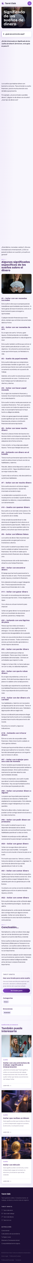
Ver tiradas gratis (16, 990)
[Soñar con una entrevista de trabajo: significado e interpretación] (16, 1046)
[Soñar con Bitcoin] (16, 1148)
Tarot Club (5, 1194)
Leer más (6, 1085)
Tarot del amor (8, 1210)
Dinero (6, 1002)
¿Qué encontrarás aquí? (15, 34)
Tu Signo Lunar (6, 1237)
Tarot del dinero (8, 1217)
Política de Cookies (15, 1256)
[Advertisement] (16, 65)
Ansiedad (7, 1012)
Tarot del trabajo (8, 1213)
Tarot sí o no (7, 1220)
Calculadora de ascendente (10, 1234)
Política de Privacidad (7, 1260)
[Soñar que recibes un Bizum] (16, 1101)
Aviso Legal (4, 1256)
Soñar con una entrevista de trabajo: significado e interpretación (16, 1065)
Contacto (18, 1260)
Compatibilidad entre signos (10, 1243)
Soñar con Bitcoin (11, 1165)
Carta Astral (5, 1230)
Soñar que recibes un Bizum (16, 1118)
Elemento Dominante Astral (10, 1240)
